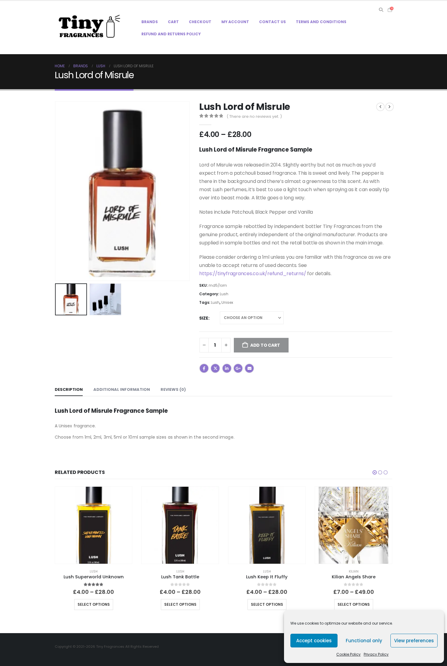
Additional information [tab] (121, 389)
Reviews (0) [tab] (173, 389)
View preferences (414, 640)
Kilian (354, 571)
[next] (389, 107)
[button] (380, 9)
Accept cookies (314, 640)
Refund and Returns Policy (171, 34)
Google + (238, 368)
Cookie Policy (348, 654)
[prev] (380, 107)
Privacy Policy (376, 654)
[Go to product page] (93, 525)
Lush (224, 293)
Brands (149, 21)
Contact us (272, 21)
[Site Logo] (89, 27)
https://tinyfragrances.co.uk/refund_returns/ (252, 273)
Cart (173, 21)
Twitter (215, 368)
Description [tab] (69, 389)
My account (235, 21)
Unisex (227, 302)
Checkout (200, 21)
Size (203, 318)
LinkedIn (227, 368)
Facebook (204, 368)
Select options (94, 604)
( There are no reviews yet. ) (254, 116)
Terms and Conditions (321, 21)
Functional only (364, 640)
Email (249, 368)
